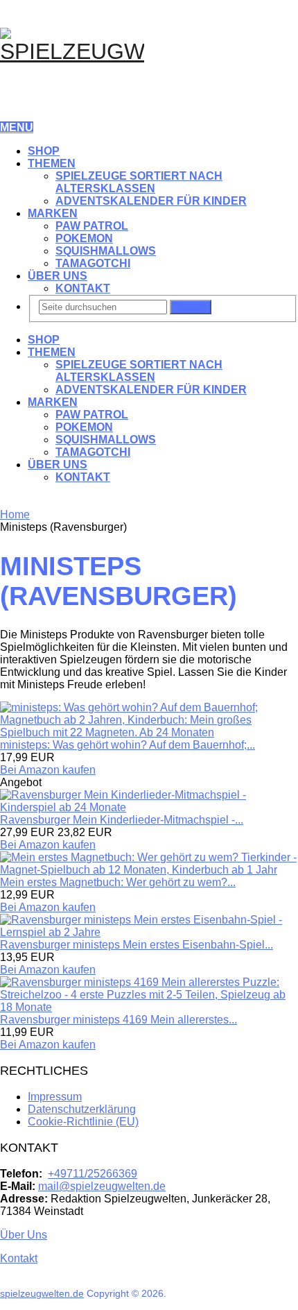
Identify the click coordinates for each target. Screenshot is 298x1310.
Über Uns (57, 276)
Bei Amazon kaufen (48, 770)
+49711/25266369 (92, 1174)
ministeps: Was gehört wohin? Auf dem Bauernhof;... (127, 745)
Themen (52, 163)
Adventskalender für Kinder (151, 201)
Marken (53, 213)
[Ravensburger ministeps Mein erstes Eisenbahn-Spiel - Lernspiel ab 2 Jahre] (149, 932)
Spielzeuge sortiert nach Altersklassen (138, 182)
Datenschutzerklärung (82, 1109)
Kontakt (82, 288)
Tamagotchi (92, 263)
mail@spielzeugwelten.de (102, 1186)
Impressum (55, 1097)
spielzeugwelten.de (42, 1293)
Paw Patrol (91, 226)
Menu (16, 127)
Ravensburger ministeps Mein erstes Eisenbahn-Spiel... (136, 945)
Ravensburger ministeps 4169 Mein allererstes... (118, 1020)
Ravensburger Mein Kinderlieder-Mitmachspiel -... (121, 820)
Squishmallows (105, 251)
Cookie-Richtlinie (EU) (83, 1122)
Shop (44, 151)
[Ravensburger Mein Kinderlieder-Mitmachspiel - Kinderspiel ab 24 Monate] (149, 807)
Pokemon (84, 238)
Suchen (190, 307)
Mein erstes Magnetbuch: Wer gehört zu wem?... (118, 882)
